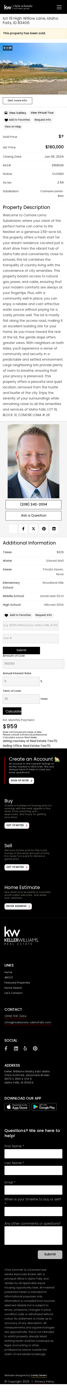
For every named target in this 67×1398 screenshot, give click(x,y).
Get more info (17, 100)
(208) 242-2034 (33, 504)
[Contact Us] (33, 515)
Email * (9, 1183)
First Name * (14, 1146)
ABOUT (8, 978)
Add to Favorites (19, 120)
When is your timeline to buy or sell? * (32, 1202)
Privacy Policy (44, 1382)
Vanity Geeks (39, 1375)
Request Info (43, 120)
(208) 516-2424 (15, 1016)
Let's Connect (13, 993)
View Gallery (17, 113)
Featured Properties (17, 983)
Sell (33, 857)
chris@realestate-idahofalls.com (27, 1023)
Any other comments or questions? (32, 1224)
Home (8, 972)
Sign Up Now (20, 781)
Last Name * (14, 1163)
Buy (33, 814)
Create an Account (34, 770)
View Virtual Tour (42, 113)
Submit (50, 1254)
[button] (3, 69)
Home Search (13, 988)
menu (55, 6)
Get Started (15, 825)
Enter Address (16, 906)
